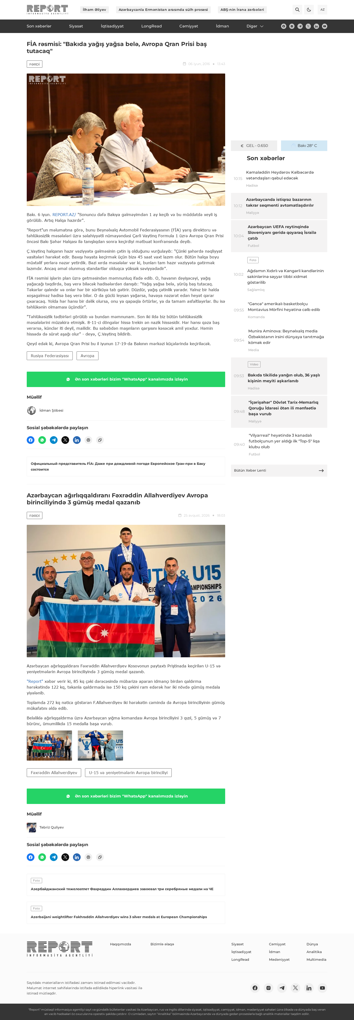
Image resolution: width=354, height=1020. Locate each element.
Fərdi (34, 64)
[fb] (283, 26)
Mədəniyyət (279, 959)
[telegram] (300, 26)
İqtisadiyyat (241, 952)
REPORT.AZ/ (64, 214)
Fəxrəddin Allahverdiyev (54, 772)
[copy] (100, 440)
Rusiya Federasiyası (50, 355)
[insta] (292, 26)
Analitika (314, 952)
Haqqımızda (120, 944)
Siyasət (237, 944)
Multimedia (316, 959)
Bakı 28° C (307, 145)
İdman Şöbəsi (51, 410)
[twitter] (308, 26)
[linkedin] (316, 26)
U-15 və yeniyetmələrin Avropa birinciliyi (128, 772)
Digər (252, 26)
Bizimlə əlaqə (162, 944)
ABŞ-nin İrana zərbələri (242, 9)
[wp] (42, 440)
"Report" (35, 681)
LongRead (240, 959)
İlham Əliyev (94, 9)
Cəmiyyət (277, 944)
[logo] (47, 9)
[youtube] (324, 26)
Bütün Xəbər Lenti (250, 470)
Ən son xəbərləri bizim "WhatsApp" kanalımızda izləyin (131, 379)
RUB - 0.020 (257, 145)
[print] (88, 440)
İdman (274, 952)
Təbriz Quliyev (51, 827)
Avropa (87, 355)
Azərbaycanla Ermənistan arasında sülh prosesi (163, 9)
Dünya (312, 944)
